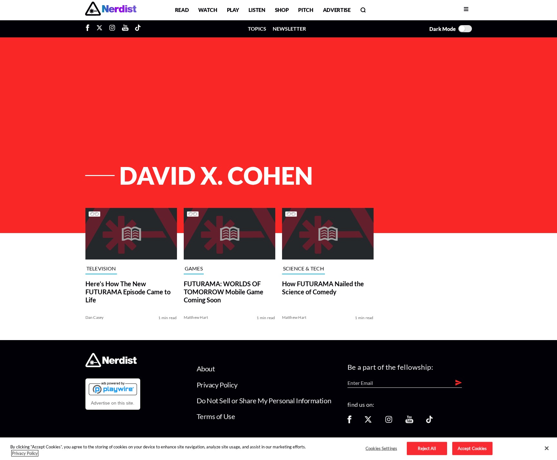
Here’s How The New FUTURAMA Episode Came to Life (128, 292)
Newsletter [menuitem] (289, 28)
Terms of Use (216, 416)
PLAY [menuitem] (233, 10)
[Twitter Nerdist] (99, 28)
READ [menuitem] (182, 10)
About (206, 368)
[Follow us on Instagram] (389, 421)
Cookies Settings (381, 448)
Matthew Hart (196, 317)
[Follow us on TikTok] (429, 421)
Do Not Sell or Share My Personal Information (264, 400)
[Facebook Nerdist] (89, 28)
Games (194, 269)
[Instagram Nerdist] (112, 28)
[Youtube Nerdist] (125, 28)
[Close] (547, 448)
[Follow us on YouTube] (409, 421)
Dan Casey (94, 317)
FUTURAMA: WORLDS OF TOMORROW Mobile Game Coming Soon (223, 292)
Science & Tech (303, 269)
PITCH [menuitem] (305, 10)
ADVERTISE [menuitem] (337, 10)
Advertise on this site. (112, 403)
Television (101, 269)
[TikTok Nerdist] (138, 28)
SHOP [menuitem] (282, 10)
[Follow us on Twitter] (368, 421)
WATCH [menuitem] (207, 10)
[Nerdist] (110, 10)
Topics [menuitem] (257, 28)
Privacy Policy (217, 384)
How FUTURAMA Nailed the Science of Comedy (323, 288)
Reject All (426, 448)
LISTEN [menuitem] (257, 10)
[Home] (111, 365)
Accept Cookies (472, 448)
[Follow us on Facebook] (349, 421)
